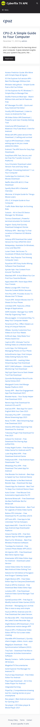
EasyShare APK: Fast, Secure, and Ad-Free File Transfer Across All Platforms (18, 158)
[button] (37, 3)
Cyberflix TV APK (17, 3)
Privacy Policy (13, 720)
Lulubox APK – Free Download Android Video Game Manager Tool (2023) (19, 593)
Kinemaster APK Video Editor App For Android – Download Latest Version (18, 561)
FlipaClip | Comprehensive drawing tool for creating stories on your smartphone (19, 693)
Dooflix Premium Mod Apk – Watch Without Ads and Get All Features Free (19, 99)
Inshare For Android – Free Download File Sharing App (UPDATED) (16, 441)
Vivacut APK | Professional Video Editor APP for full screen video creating (18, 632)
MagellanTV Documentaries (16, 665)
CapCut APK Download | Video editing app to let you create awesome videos (17, 143)
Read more (9, 59)
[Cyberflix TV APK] (3, 3)
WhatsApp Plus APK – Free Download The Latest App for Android (17, 468)
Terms (22, 720)
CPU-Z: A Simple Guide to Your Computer (19, 35)
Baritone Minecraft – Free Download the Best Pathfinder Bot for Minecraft (19, 501)
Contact (29, 720)
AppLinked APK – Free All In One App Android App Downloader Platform (18, 528)
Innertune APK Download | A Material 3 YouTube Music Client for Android (19, 128)
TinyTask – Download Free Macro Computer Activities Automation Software (18, 653)
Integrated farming (13, 687)
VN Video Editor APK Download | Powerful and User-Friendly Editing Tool (19, 120)
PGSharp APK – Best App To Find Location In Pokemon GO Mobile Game (18, 233)
